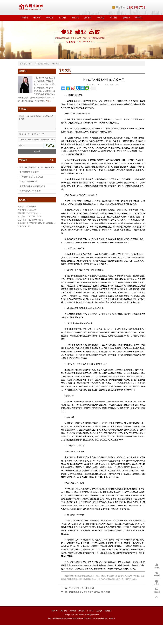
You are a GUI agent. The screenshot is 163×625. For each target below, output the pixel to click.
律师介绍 (36, 18)
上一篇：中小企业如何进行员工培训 (77, 588)
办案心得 (87, 18)
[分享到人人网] (78, 88)
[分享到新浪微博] (73, 88)
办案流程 (100, 18)
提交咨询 (37, 151)
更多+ (52, 160)
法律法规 (90, 611)
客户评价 (113, 18)
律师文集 (75, 18)
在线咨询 (126, 18)
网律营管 (112, 618)
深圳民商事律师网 (42, 64)
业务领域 (49, 18)
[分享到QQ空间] (68, 88)
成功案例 (62, 18)
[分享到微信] (87, 88)
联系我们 (138, 18)
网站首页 (24, 18)
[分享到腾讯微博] (82, 88)
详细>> (48, 101)
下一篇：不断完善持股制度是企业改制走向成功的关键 (85, 592)
